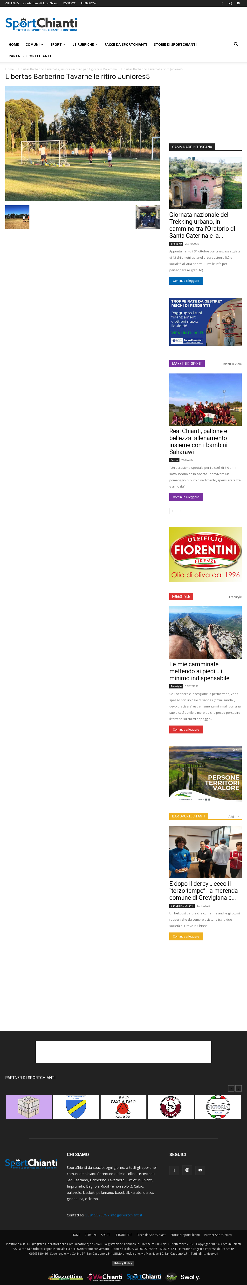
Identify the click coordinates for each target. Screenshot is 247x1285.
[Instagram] (230, 3)
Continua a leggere (186, 281)
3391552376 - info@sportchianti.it (113, 1215)
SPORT (56, 44)
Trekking (176, 243)
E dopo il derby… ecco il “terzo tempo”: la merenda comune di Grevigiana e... (203, 890)
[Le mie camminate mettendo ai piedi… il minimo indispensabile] (205, 632)
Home (9, 69)
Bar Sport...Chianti (182, 905)
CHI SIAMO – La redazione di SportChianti (31, 3)
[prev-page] (172, 511)
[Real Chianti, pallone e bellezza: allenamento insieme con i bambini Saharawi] (205, 399)
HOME (14, 44)
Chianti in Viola (231, 364)
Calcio (174, 460)
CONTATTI (69, 3)
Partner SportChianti (30, 56)
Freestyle (235, 597)
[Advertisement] (164, 24)
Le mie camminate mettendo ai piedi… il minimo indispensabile (199, 671)
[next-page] (180, 511)
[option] (29, 1109)
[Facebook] (222, 3)
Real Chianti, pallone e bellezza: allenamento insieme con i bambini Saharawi (198, 442)
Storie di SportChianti (175, 44)
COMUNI (33, 44)
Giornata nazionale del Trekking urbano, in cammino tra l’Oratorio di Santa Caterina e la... (202, 225)
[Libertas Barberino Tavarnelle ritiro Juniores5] (82, 199)
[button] (236, 44)
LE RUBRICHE (83, 44)
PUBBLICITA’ (88, 3)
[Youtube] (238, 3)
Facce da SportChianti (126, 44)
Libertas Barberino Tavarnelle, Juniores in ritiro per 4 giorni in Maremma (67, 69)
